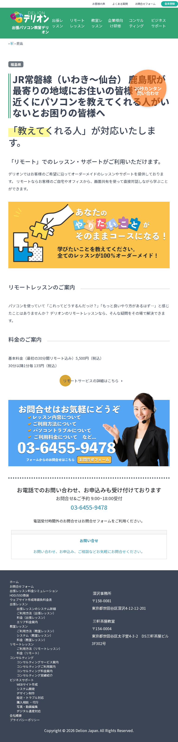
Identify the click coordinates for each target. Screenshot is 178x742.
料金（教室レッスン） (32, 640)
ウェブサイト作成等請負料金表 (31, 599)
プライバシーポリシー (25, 720)
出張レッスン (57, 23)
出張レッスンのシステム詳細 (36, 608)
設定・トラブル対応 (30, 697)
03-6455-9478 (89, 507)
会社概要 (16, 715)
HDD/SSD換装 (19, 595)
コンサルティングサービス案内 (38, 662)
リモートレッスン (77, 23)
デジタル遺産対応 (29, 711)
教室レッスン (96, 23)
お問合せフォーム (145, 4)
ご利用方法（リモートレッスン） (39, 648)
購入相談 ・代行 (27, 702)
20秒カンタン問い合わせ (148, 90)
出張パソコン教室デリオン (30, 30)
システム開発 (26, 689)
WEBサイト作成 (27, 684)
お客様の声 (98, 4)
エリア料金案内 (27, 622)
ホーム (14, 582)
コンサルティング (136, 23)
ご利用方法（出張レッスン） (36, 613)
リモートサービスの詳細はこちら (91, 380)
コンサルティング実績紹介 (35, 675)
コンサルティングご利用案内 (36, 666)
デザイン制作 (26, 693)
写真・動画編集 (27, 706)
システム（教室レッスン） (35, 635)
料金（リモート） (29, 653)
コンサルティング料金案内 (35, 671)
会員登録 (170, 3)
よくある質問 (120, 4)
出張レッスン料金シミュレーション (34, 591)
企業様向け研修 (115, 23)
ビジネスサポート (158, 23)
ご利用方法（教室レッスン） (36, 631)
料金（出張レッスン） (32, 617)
